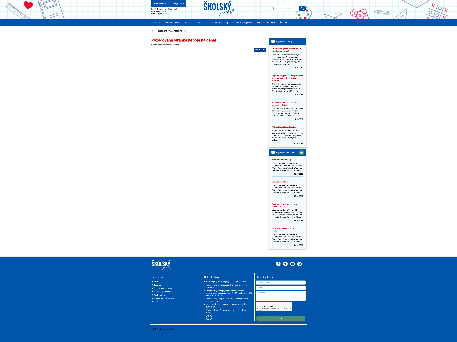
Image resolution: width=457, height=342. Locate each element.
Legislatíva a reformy (266, 22)
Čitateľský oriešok (172, 22)
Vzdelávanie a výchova (242, 22)
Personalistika (203, 22)
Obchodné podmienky (163, 291)
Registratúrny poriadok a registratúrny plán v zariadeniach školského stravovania (287, 78)
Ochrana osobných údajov (164, 298)
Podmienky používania (163, 288)
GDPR (156, 301)
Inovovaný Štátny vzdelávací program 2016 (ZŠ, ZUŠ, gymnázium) (228, 305)
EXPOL (209, 316)
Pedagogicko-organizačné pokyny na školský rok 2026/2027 (226, 286)
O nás (156, 281)
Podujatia (188, 22)
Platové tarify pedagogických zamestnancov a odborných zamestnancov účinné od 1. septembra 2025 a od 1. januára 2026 (229, 293)
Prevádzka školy (221, 22)
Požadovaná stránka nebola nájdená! (172, 31)
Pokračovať (260, 50)
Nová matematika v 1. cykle (282, 160)
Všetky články (159, 295)
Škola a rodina (285, 22)
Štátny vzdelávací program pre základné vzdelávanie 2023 (228, 311)
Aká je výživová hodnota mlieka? (285, 127)
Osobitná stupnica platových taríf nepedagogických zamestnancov (227, 300)
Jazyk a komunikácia (280, 182)
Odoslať (281, 318)
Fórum (157, 22)
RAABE (209, 319)
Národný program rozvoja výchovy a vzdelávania (226, 281)
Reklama (157, 285)
